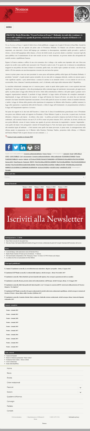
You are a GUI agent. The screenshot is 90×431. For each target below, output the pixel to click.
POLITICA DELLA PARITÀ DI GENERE (45, 162)
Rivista (9, 378)
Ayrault (71, 154)
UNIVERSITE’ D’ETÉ (65, 167)
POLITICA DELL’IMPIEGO (63, 162)
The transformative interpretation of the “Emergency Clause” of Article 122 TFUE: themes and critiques (33, 256)
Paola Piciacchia (18, 162)
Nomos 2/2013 (9, 162)
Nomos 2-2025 (51, 187)
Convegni (10, 401)
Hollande (25, 159)
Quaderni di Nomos (14, 397)
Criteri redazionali (13, 383)
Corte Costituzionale (11, 361)
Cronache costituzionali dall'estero (33, 154)
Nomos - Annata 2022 (12, 310)
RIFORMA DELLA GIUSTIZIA (74, 164)
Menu (9, 27)
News (9, 373)
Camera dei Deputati (11, 356)
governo (20, 159)
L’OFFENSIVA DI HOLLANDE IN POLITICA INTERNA (69, 159)
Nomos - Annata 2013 (12, 347)
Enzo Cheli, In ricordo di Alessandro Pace (17, 241)
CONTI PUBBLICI (14, 156)
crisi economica (27, 156)
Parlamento (26, 162)
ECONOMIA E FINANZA (68, 156)
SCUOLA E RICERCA (44, 167)
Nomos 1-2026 (27, 187)
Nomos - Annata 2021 (12, 314)
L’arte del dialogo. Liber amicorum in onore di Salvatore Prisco (22, 252)
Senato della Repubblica (12, 363)
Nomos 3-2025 (39, 187)
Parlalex (10, 406)
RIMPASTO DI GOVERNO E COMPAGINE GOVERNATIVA (21, 167)
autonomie (66, 154)
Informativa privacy (74, 417)
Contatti (10, 411)
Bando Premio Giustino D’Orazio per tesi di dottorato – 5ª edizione (23, 254)
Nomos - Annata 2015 (12, 339)
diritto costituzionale (56, 156)
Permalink (8, 170)
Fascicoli (10, 387)
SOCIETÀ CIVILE (54, 167)
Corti (21, 156)
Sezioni (9, 392)
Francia (45, 154)
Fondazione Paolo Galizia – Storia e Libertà (17, 359)
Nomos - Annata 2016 (12, 334)
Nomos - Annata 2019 (12, 322)
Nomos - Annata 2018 (12, 326)
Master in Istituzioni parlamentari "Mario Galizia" (19, 358)
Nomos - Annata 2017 (12, 330)
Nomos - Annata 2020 (12, 318)
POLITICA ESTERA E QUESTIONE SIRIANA (23, 164)
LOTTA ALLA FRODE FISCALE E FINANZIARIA (42, 159)
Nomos (49, 154)
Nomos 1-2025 (62, 187)
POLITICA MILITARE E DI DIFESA (45, 164)
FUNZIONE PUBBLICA (11, 159)
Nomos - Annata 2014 (12, 343)
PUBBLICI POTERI (60, 164)
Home (9, 368)
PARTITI (32, 162)
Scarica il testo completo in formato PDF (20, 137)
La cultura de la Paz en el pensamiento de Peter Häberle (20, 257)
